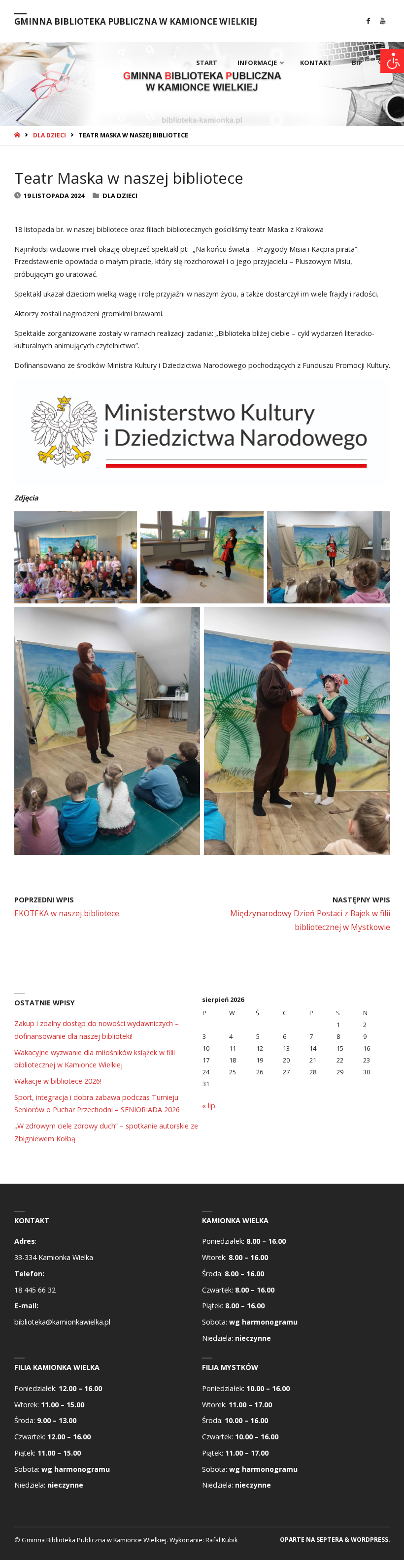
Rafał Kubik (221, 1539)
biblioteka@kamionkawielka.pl (62, 1322)
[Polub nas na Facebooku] (368, 21)
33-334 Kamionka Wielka (53, 1257)
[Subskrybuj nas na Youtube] (382, 21)
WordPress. (370, 1539)
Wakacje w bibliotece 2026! (57, 1081)
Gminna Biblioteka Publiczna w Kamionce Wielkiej (135, 21)
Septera (329, 1539)
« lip (208, 1105)
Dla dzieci (49, 135)
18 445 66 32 (35, 1289)
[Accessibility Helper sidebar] (392, 61)
